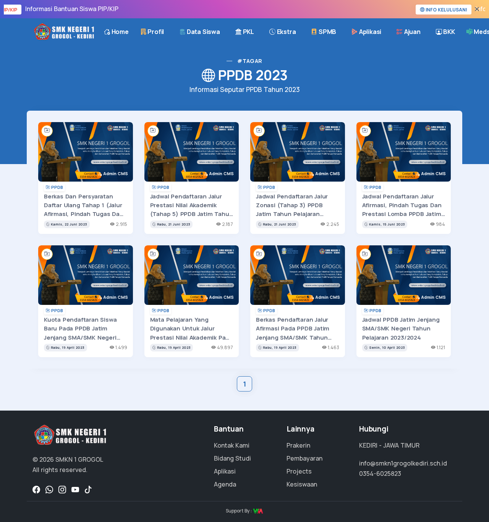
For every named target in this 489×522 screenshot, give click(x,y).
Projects (299, 471)
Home (119, 31)
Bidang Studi (232, 458)
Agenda (225, 484)
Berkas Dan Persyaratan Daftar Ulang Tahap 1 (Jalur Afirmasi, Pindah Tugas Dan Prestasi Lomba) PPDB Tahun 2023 (83, 214)
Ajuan (412, 31)
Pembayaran (304, 458)
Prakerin (298, 445)
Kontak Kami (231, 445)
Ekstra (285, 31)
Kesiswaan (302, 484)
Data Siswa (202, 31)
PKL (247, 31)
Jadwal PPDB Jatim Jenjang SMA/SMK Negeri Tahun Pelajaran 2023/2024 (401, 329)
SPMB (326, 31)
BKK (448, 31)
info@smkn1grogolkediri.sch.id (403, 463)
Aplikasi (369, 31)
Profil (155, 31)
